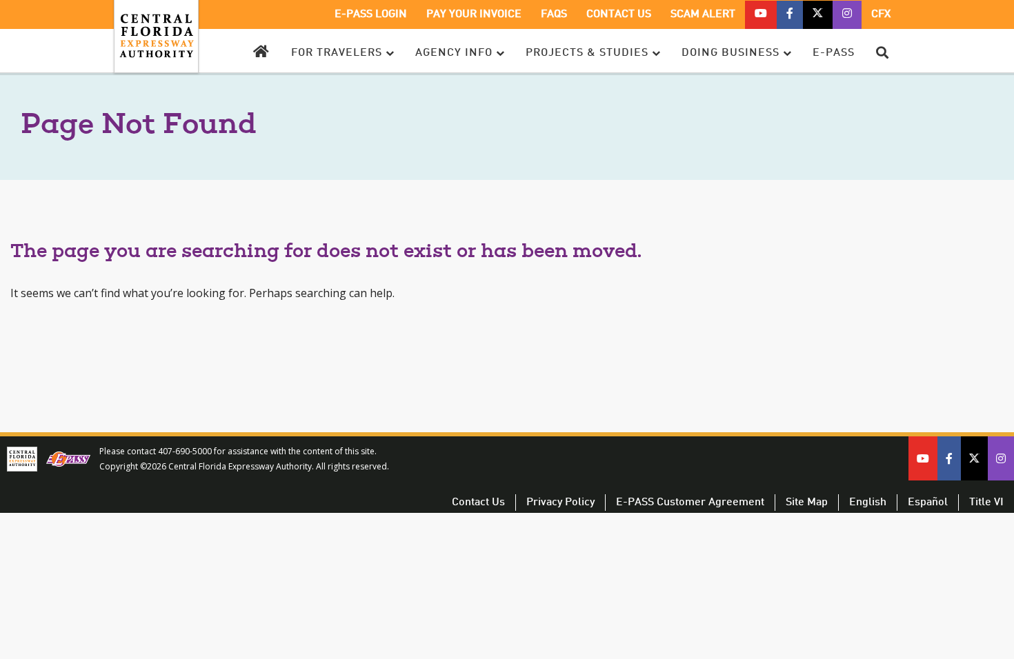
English (867, 502)
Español (928, 502)
